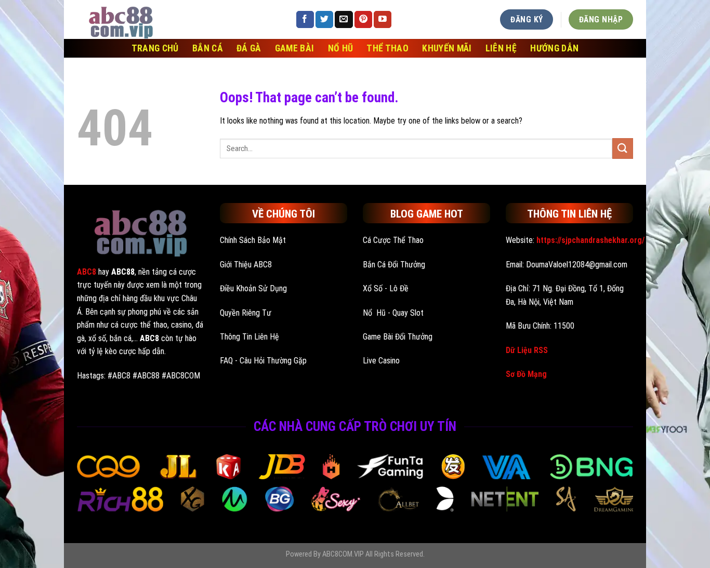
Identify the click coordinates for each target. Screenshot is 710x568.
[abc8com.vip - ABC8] (178, 19)
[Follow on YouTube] (382, 20)
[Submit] (622, 148)
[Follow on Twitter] (324, 20)
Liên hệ (501, 48)
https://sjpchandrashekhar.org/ (590, 240)
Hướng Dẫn (554, 48)
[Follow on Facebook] (305, 20)
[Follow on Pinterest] (363, 20)
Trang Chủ (155, 48)
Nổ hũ (340, 48)
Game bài (294, 48)
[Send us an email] (343, 20)
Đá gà (248, 48)
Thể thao (387, 48)
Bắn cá (207, 48)
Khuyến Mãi (447, 48)
